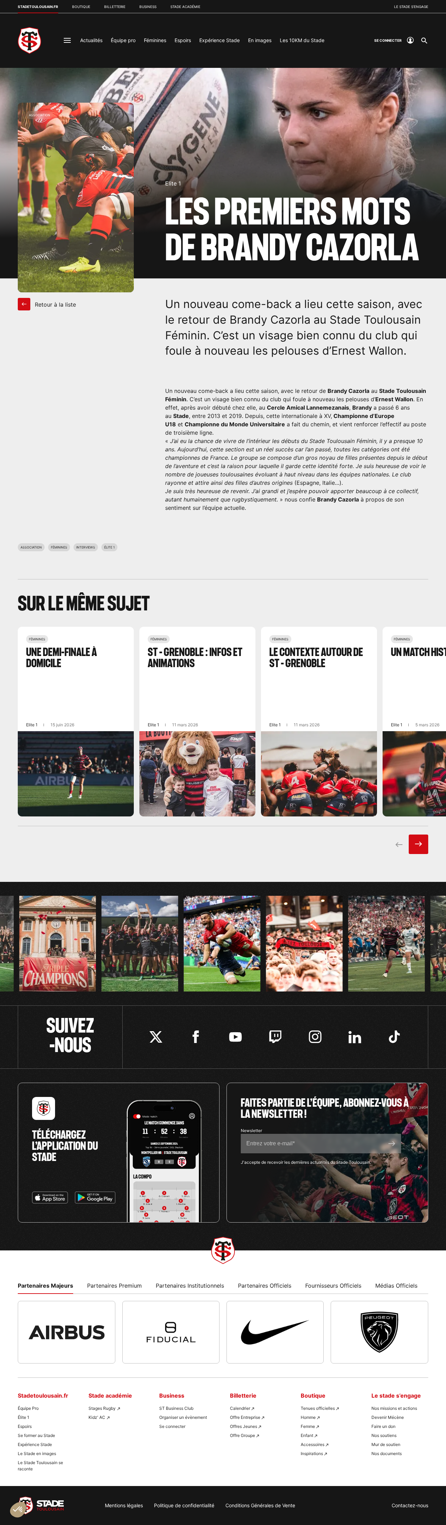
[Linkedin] (354, 1036)
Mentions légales (124, 1505)
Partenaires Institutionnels (190, 1285)
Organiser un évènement (183, 1417)
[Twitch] (275, 1036)
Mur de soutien (385, 1444)
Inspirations (312, 1453)
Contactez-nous (410, 1505)
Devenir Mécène (387, 1417)
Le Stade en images (37, 1453)
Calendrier (240, 1408)
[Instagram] (315, 1036)
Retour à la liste (54, 304)
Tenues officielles (318, 1408)
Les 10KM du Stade (302, 40)
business (147, 7)
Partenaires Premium (114, 1285)
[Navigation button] (67, 40)
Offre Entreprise (245, 1417)
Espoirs (183, 40)
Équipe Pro (28, 1408)
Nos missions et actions (394, 1408)
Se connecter (172, 1426)
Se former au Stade (36, 1435)
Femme (308, 1426)
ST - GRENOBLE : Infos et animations (197, 721)
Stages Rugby (102, 1408)
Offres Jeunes (243, 1426)
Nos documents (386, 1453)
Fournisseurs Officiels (333, 1285)
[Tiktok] (394, 1036)
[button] (18, 1509)
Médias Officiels (396, 1285)
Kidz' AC (97, 1417)
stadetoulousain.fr (38, 7)
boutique (81, 7)
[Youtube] (235, 1036)
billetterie (114, 7)
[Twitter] (155, 1036)
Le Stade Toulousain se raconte (40, 1465)
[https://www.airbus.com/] (66, 1332)
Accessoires (312, 1444)
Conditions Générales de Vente (260, 1505)
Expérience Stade (219, 40)
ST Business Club (176, 1408)
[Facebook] (195, 1036)
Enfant (307, 1435)
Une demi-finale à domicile (76, 721)
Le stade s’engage (411, 7)
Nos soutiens (384, 1435)
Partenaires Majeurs (45, 1285)
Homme (308, 1417)
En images (259, 40)
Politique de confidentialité (184, 1505)
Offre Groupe (242, 1435)
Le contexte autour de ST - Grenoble (319, 721)
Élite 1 (23, 1417)
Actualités (91, 40)
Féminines (155, 40)
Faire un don (383, 1426)
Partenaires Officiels (264, 1285)
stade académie (185, 7)
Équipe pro (123, 40)
